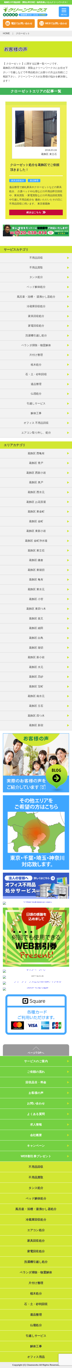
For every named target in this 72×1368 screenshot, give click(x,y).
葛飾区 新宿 (36, 725)
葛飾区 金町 (36, 521)
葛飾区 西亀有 (36, 453)
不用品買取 (36, 267)
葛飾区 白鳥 (36, 637)
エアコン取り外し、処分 (36, 432)
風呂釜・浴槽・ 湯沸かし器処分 (36, 296)
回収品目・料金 (36, 1082)
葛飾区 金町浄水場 (36, 540)
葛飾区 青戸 (36, 462)
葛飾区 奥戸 (36, 482)
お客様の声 (36, 1092)
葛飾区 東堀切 (36, 569)
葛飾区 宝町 (36, 686)
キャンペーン (36, 1145)
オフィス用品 (36, 1356)
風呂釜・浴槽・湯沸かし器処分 (35, 1209)
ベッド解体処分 (36, 286)
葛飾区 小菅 (36, 599)
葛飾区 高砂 (36, 676)
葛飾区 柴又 (36, 618)
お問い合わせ (36, 1103)
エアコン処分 (36, 1230)
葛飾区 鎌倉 (36, 560)
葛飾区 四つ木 (36, 715)
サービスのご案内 (36, 1061)
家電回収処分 (36, 325)
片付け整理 (36, 354)
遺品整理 (34, 180)
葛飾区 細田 (36, 628)
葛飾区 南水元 (36, 696)
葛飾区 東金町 (36, 511)
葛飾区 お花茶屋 (36, 501)
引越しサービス (36, 403)
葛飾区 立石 (36, 705)
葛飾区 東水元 (36, 589)
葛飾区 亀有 (36, 579)
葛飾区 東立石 (49, 154)
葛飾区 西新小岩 (36, 472)
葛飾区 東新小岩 (36, 530)
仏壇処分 (36, 393)
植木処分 (36, 364)
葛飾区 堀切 (36, 647)
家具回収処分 (17, 180)
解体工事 (36, 413)
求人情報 (36, 1124)
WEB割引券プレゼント (36, 1156)
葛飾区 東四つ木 (36, 608)
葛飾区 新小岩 (36, 657)
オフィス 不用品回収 (36, 422)
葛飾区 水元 (36, 667)
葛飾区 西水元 (36, 492)
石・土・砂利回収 (36, 374)
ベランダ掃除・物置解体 (36, 345)
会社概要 (36, 1135)
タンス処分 (36, 277)
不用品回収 (36, 257)
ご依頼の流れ (36, 1071)
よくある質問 (36, 1114)
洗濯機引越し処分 (36, 335)
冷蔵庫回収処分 (36, 306)
